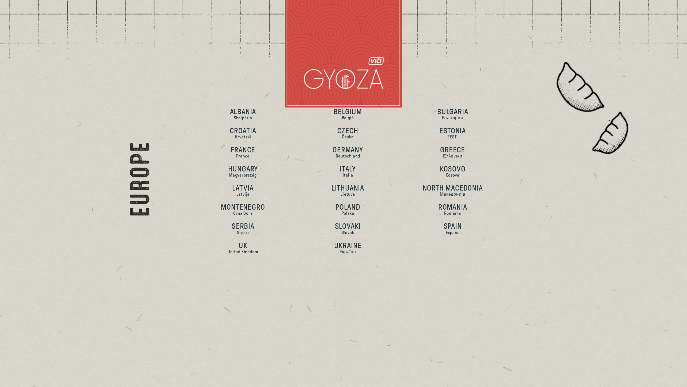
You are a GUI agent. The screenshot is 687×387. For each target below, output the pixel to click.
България (452, 114)
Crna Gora (243, 209)
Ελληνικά (452, 152)
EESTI (452, 133)
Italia (348, 171)
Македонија (453, 190)
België (348, 114)
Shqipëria (243, 114)
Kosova (453, 171)
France (243, 152)
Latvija (243, 190)
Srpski (243, 228)
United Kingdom (243, 247)
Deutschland (347, 152)
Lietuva (347, 190)
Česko (347, 133)
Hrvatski (243, 133)
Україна (348, 247)
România (452, 209)
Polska (347, 209)
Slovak (348, 228)
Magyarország (243, 171)
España (453, 228)
